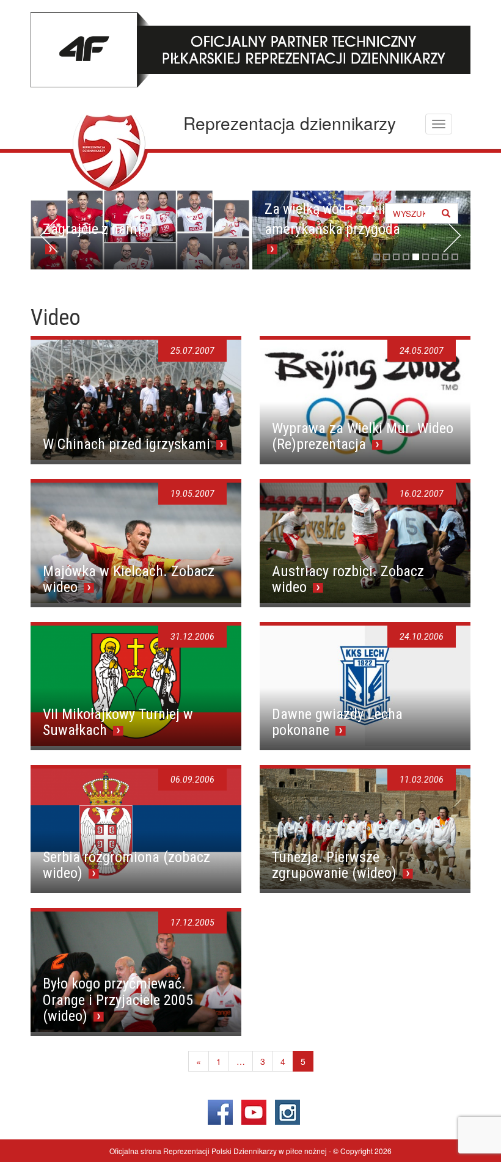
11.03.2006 (422, 779)
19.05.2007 (192, 494)
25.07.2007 (192, 351)
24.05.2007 (422, 351)
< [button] (49, 235)
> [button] (452, 235)
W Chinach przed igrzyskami (128, 444)
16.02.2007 (422, 494)
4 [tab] (406, 257)
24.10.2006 (422, 636)
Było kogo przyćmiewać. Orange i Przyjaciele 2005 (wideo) (118, 1000)
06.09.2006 (192, 779)
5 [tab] (415, 257)
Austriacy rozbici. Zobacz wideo (348, 579)
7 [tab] (435, 257)
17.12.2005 (192, 922)
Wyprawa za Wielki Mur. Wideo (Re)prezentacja (362, 436)
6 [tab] (425, 257)
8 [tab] (445, 257)
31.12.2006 (192, 636)
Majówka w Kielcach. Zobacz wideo (128, 579)
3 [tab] (396, 257)
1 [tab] (376, 257)
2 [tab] (386, 257)
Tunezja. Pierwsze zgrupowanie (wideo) (336, 865)
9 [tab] (455, 257)
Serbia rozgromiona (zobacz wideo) (126, 865)
